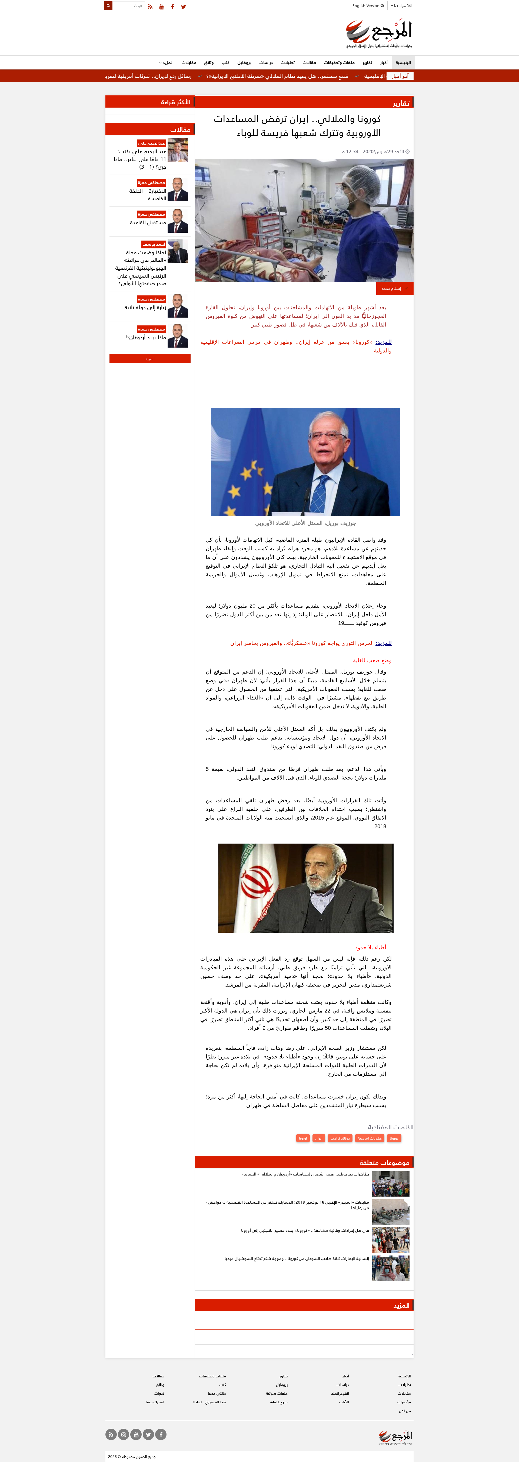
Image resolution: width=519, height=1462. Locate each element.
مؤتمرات (404, 1402)
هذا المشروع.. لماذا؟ (209, 1402)
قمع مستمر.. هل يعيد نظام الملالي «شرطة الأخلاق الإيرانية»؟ (317, 76)
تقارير (367, 62)
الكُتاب (344, 1402)
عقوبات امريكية (370, 1138)
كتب (225, 62)
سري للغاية (279, 1402)
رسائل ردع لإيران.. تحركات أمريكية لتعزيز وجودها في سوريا (166, 76)
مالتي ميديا (217, 1393)
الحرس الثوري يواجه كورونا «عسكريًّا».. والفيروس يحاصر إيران (302, 643)
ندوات (159, 1393)
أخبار (384, 62)
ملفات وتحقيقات (339, 62)
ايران (318, 1138)
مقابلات (189, 62)
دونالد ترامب (340, 1138)
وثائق (209, 62)
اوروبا (303, 1138)
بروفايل (244, 62)
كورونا (394, 1138)
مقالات (309, 62)
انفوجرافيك (340, 1393)
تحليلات (288, 62)
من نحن (405, 1410)
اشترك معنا (155, 1402)
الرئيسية (403, 62)
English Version (366, 5)
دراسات (266, 62)
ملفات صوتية (277, 1393)
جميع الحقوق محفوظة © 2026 (132, 1456)
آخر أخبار (400, 76)
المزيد (168, 62)
